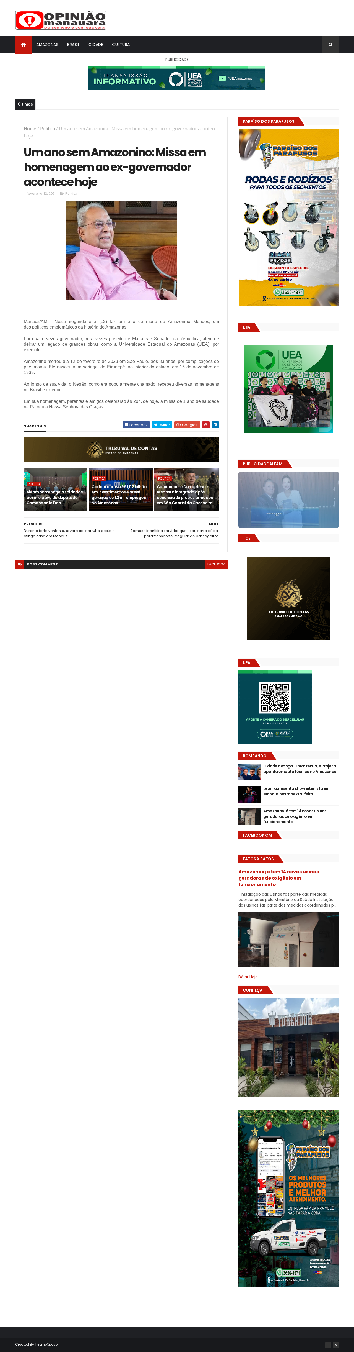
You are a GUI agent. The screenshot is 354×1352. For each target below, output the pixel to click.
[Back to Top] (336, 1345)
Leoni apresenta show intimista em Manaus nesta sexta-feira (296, 791)
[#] (328, 1345)
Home (30, 129)
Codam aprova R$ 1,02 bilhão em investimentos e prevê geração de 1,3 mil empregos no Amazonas (119, 495)
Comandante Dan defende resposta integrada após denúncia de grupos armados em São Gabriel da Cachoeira (185, 495)
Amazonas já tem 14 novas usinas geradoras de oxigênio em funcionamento (295, 816)
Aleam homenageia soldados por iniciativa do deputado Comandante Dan (55, 497)
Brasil (73, 44)
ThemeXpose (46, 1344)
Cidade (95, 44)
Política (47, 129)
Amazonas (47, 44)
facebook (216, 564)
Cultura (121, 44)
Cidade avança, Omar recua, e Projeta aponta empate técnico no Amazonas (299, 768)
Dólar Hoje (248, 977)
